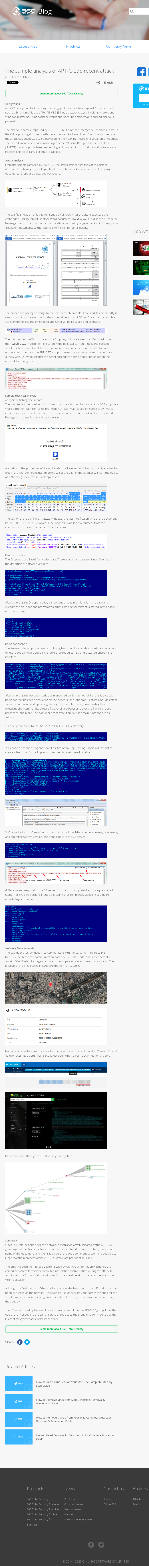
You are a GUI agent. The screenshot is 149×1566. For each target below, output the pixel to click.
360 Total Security (37, 1499)
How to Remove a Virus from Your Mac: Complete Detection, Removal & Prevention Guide (74, 1419)
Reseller (137, 1504)
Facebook (141, 71)
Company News (118, 46)
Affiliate (137, 1499)
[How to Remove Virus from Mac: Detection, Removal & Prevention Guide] (19, 1401)
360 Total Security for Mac (42, 1514)
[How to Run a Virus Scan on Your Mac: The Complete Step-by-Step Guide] (19, 1383)
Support (108, 1499)
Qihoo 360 (110, 1504)
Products (73, 46)
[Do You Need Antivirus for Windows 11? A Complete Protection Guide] (19, 1437)
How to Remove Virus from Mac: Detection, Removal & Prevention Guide (70, 1401)
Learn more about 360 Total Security (61, 93)
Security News (72, 1509)
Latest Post (28, 46)
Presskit (69, 1514)
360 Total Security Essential (43, 1504)
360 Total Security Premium (43, 1509)
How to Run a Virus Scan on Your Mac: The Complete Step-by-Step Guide (75, 1383)
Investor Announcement (78, 1519)
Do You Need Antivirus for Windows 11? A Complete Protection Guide (75, 1437)
